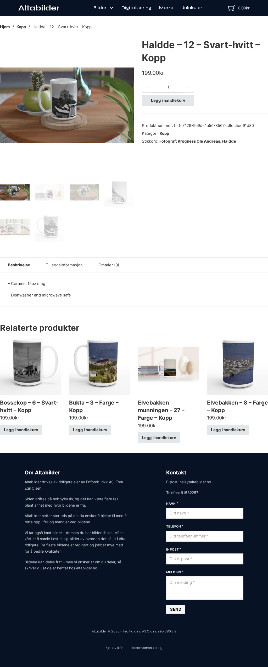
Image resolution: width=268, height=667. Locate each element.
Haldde (229, 141)
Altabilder (38, 8)
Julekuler (191, 7)
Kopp (21, 26)
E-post (172, 549)
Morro (166, 7)
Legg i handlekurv (168, 100)
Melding (173, 572)
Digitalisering (136, 7)
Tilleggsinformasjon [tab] (64, 264)
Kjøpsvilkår (114, 648)
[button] (127, 45)
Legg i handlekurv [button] (21, 429)
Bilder (100, 7)
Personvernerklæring (147, 648)
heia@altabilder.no (195, 482)
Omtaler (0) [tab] (108, 264)
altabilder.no (86, 568)
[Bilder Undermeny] (111, 7)
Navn (171, 504)
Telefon (173, 526)
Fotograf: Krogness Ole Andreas (189, 141)
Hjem (5, 26)
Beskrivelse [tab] (19, 264)
